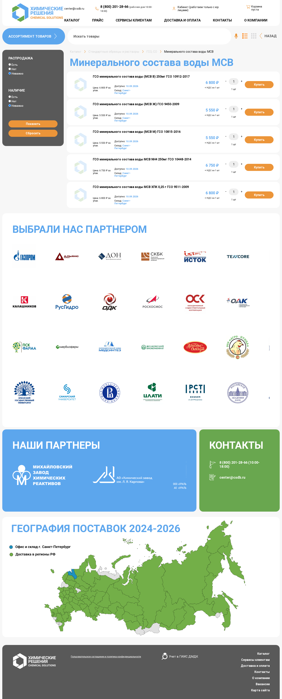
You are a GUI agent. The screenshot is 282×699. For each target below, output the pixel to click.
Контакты (262, 672)
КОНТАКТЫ (222, 20)
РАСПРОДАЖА (20, 58)
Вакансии (263, 684)
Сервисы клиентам (255, 660)
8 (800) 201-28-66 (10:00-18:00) (239, 464)
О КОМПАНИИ (255, 20)
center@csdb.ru (74, 8)
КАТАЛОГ (72, 20)
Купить (259, 84)
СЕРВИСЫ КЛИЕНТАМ (134, 20)
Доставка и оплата (255, 666)
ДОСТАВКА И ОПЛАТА (182, 20)
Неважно (17, 73)
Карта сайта (260, 690)
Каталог (263, 654)
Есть (15, 64)
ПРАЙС (97, 20)
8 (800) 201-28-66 (114, 7)
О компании (261, 678)
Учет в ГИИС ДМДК (183, 656)
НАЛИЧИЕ (16, 90)
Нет (14, 69)
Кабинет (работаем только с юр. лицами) (198, 9)
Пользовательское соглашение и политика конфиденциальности (106, 656)
